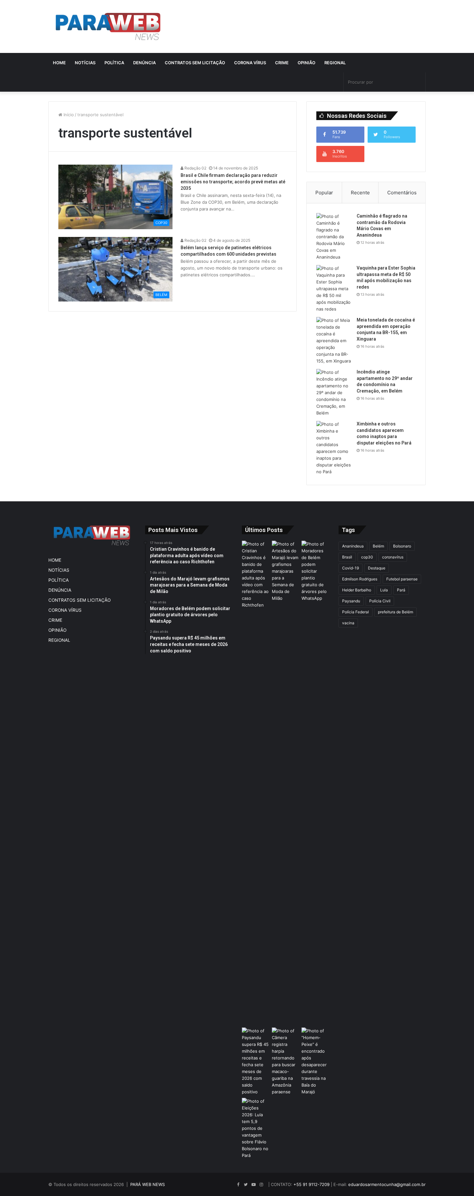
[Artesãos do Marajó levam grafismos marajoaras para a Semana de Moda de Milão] (285, 783)
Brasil (347, 557)
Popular (324, 192)
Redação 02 (194, 168)
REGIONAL (335, 62)
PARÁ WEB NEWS (147, 1184)
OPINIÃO (306, 62)
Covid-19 (350, 568)
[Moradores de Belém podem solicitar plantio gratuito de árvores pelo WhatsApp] (315, 571)
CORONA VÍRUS (250, 62)
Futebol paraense (402, 579)
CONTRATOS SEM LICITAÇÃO (195, 62)
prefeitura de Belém (395, 611)
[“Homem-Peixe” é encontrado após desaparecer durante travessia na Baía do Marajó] (315, 1061)
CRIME (282, 62)
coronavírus (392, 557)
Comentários (402, 192)
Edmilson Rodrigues (359, 579)
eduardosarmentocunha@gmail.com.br (387, 1184)
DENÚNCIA (144, 62)
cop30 (367, 557)
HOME (59, 62)
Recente (360, 192)
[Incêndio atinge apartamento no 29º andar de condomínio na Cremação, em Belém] (334, 392)
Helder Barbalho (356, 590)
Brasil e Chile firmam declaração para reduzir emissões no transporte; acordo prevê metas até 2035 (233, 181)
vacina (348, 622)
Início (68, 114)
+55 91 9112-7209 (311, 1184)
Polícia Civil (379, 600)
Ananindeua (353, 546)
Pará (401, 590)
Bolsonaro (402, 546)
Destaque (376, 568)
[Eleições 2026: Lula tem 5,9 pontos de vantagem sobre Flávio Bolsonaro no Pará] (255, 1128)
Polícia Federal (355, 611)
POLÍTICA (114, 62)
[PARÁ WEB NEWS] (108, 26)
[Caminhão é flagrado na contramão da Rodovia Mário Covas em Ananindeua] (334, 237)
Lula (384, 590)
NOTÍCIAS (85, 62)
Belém (378, 546)
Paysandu (351, 600)
